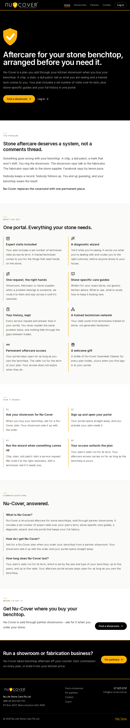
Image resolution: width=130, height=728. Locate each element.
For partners (112, 659)
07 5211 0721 (120, 688)
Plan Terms (121, 718)
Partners (94, 5)
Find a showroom (17, 99)
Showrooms (80, 5)
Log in (120, 5)
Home (67, 5)
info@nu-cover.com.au (115, 692)
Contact (107, 5)
